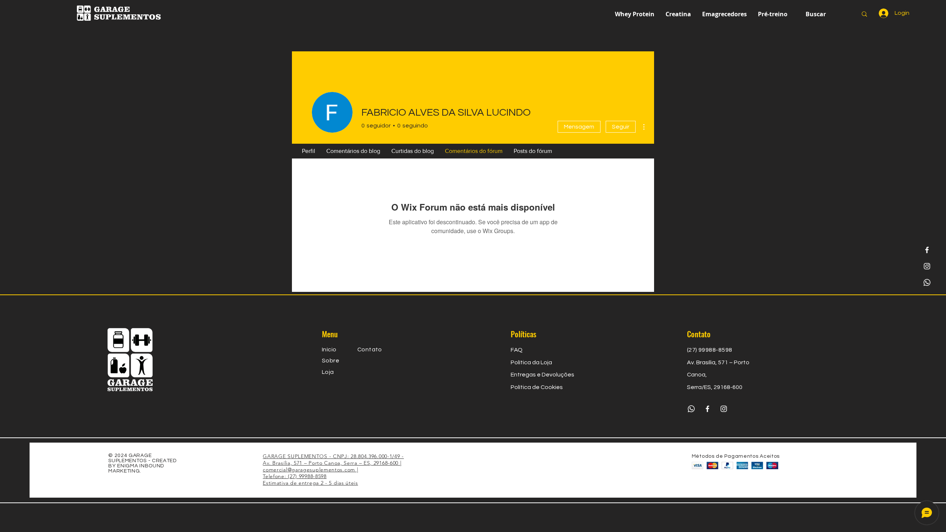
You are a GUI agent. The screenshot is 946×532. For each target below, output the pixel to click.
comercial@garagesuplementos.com (309, 469)
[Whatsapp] (927, 282)
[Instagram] (927, 266)
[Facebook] (927, 250)
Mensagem (579, 127)
